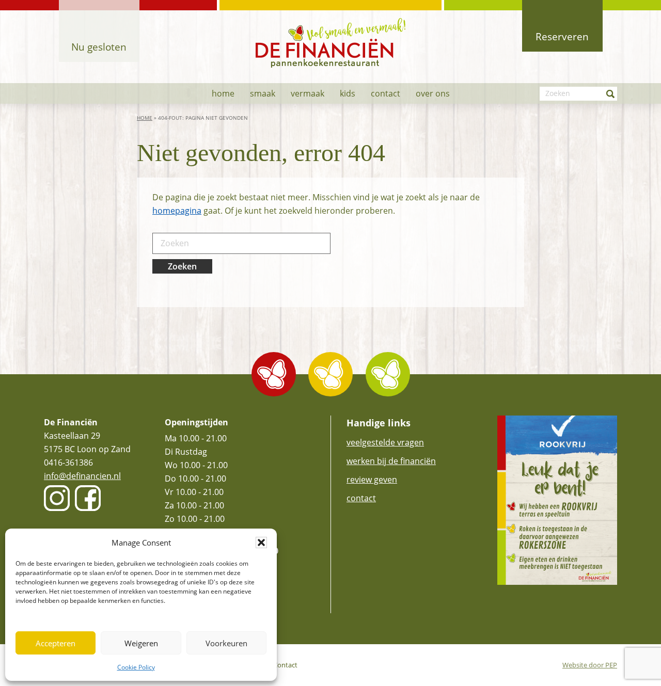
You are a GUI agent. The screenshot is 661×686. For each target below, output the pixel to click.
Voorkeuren (226, 643)
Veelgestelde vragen (385, 442)
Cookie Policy (136, 667)
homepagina (176, 210)
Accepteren (55, 643)
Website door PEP (589, 665)
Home (144, 118)
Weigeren (141, 643)
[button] (261, 542)
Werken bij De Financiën (391, 461)
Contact (361, 498)
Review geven (372, 479)
